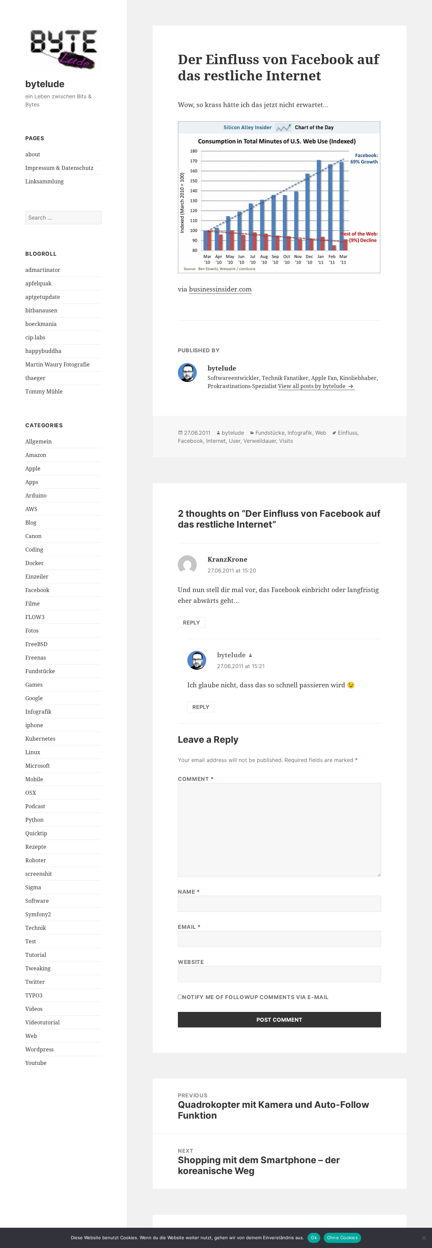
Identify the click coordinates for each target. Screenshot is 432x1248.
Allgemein (38, 441)
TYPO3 (34, 995)
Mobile (34, 779)
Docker (34, 563)
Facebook (37, 590)
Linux (32, 752)
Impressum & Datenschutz (59, 168)
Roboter (35, 860)
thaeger (35, 378)
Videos (34, 1009)
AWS (31, 509)
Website (191, 962)
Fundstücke (40, 671)
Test (30, 941)
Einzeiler (37, 576)
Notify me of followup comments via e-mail (255, 997)
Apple (32, 468)
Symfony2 (38, 914)
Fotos (31, 630)
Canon (33, 536)
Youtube (36, 1063)
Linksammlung (44, 181)
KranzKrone (227, 559)
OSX (30, 792)
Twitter (35, 982)
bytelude (44, 84)
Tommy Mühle (44, 391)
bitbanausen (41, 310)
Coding (34, 549)
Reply (191, 622)
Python (34, 819)
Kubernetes (40, 738)
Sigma (33, 887)
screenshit (38, 873)
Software (37, 901)
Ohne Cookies (342, 1237)
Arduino (36, 495)
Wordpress (39, 1049)
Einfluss (347, 432)
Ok (314, 1237)
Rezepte (35, 846)
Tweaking (38, 968)
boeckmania (41, 324)
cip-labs (35, 337)
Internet (216, 440)
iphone (34, 725)
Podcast (35, 806)
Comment (196, 778)
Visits (286, 440)
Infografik (38, 711)
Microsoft (37, 765)
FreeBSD (36, 644)
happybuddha (43, 351)
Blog (30, 522)
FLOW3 (35, 617)
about (32, 154)
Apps (31, 482)
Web (31, 1036)
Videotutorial (42, 1022)
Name (189, 891)
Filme (32, 603)
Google (34, 698)
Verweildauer (259, 440)
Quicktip (36, 833)
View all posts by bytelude (312, 386)
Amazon (35, 455)
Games (34, 684)
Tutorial (35, 955)
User (234, 440)
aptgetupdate (42, 297)
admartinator (42, 270)
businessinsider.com (220, 289)
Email (189, 926)
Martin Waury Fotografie (57, 364)
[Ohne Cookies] (423, 1237)
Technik (35, 928)
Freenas (35, 657)
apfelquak (38, 283)
